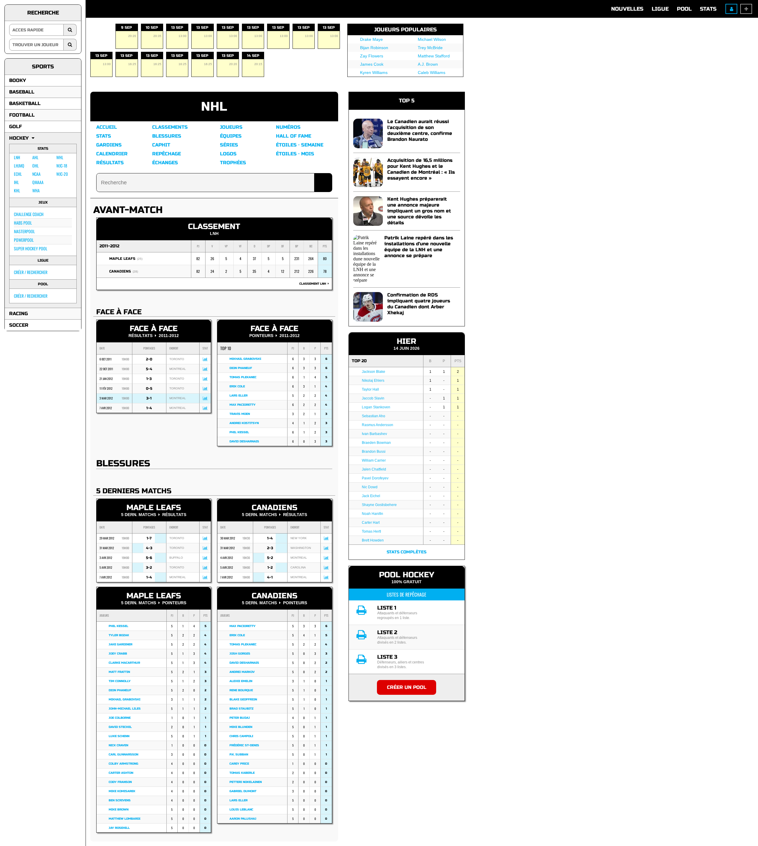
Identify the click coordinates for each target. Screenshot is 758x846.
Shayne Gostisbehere (379, 505)
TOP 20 (359, 360)
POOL (684, 9)
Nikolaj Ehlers (373, 380)
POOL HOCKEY (406, 574)
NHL (214, 106)
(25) (139, 258)
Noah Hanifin (372, 514)
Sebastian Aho (373, 416)
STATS (708, 9)
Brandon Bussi (374, 451)
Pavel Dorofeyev (375, 478)
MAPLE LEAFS (122, 259)
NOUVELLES (627, 9)
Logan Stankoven (376, 407)
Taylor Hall (370, 389)
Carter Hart (371, 523)
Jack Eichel (371, 496)
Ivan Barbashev (374, 434)
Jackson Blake (373, 372)
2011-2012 (109, 246)
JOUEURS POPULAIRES (405, 29)
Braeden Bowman (376, 443)
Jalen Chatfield (374, 469)
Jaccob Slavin (373, 398)
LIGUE (660, 9)
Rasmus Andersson (377, 425)
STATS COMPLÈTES (406, 552)
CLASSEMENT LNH (313, 284)
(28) (135, 271)
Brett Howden (373, 540)
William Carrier (374, 460)
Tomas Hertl (371, 531)
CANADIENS (120, 271)
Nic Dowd (370, 487)
